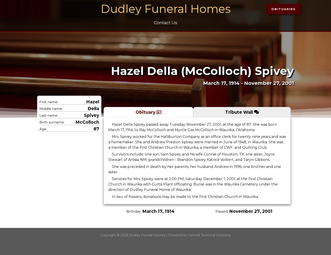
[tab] (148, 112)
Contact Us (165, 22)
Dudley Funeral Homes (166, 9)
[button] (283, 9)
